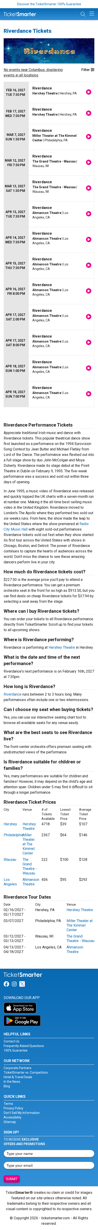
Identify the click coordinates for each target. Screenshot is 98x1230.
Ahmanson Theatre (31, 881)
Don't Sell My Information (22, 1113)
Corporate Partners (17, 1068)
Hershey (10, 824)
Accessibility (12, 1117)
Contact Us (11, 1041)
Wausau (10, 859)
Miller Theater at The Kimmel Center (29, 844)
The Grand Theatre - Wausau (30, 866)
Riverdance (12, 694)
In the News (12, 1081)
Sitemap (10, 1122)
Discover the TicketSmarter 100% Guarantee (49, 4)
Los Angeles (10, 881)
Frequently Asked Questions (24, 1046)
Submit (12, 1179)
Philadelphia (13, 835)
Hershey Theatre (62, 647)
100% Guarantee (16, 1050)
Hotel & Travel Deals (18, 1077)
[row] (49, 92)
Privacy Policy (13, 1108)
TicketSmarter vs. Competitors (26, 1072)
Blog (7, 1086)
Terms (8, 1103)
